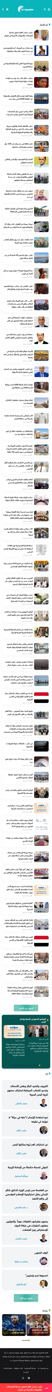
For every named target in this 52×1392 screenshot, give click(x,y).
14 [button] (14, 1065)
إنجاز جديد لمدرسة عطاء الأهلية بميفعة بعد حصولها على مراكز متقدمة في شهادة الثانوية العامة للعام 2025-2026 (18, 514)
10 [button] (22, 1065)
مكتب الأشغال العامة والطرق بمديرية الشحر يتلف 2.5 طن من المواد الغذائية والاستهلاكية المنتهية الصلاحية (19, 128)
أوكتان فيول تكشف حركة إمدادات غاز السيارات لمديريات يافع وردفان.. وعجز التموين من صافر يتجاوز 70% (19, 823)
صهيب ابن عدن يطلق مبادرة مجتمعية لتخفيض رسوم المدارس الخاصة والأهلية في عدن (18, 193)
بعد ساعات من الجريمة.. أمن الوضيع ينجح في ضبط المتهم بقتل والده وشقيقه (18, 49)
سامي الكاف (21, 1130)
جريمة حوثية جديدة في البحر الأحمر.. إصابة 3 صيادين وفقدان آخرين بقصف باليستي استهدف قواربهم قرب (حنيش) (18, 679)
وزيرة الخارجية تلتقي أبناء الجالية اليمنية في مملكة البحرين (18, 65)
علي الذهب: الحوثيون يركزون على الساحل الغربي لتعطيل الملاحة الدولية (18, 370)
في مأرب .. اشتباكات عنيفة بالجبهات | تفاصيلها (19, 745)
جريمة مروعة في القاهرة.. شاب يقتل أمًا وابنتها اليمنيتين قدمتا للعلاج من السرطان (18, 225)
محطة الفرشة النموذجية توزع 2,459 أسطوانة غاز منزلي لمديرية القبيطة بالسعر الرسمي (18, 548)
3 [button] (35, 1065)
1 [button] (39, 1065)
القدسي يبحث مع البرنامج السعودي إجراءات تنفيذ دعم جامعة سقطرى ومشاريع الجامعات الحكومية (38, 1046)
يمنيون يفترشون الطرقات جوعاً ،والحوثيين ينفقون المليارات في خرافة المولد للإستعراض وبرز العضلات (27, 1225)
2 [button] (37, 1065)
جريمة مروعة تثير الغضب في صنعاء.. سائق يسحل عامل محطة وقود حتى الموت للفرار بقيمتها (20, 855)
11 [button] (20, 1065)
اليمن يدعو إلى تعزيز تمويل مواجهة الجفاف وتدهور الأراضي (20, 776)
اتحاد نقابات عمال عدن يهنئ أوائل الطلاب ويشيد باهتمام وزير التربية (18, 241)
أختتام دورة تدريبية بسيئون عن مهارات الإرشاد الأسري (19, 839)
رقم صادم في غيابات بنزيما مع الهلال (15, 1331)
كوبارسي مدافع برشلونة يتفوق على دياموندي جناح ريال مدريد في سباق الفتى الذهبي (39, 1330)
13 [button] (16, 1065)
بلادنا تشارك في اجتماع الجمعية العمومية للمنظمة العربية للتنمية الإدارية (18, 631)
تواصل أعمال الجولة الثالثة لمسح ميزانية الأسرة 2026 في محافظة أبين (19, 386)
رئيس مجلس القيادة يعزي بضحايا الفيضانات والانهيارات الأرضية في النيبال (18, 34)
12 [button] (18, 1065)
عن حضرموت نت (43, 1368)
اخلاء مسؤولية (18, 1368)
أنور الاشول (21, 1283)
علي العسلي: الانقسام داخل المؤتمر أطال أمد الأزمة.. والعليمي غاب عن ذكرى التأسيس (18, 465)
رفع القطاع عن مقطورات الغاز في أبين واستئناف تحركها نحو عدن (19, 432)
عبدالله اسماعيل (21, 1175)
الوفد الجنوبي (41, 1252)
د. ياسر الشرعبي (21, 1206)
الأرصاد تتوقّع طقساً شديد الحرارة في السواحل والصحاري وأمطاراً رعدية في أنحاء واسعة (18, 354)
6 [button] (29, 1065)
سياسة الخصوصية (30, 1368)
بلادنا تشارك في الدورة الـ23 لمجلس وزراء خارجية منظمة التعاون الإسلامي (18, 564)
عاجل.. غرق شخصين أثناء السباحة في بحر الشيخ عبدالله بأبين (19, 256)
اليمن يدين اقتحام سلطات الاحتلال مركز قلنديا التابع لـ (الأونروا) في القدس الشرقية (19, 939)
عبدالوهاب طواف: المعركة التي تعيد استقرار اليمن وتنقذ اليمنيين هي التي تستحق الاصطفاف (20, 320)
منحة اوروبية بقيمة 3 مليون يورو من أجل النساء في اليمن (18, 272)
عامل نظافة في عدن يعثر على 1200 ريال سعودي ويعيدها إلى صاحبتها (18, 145)
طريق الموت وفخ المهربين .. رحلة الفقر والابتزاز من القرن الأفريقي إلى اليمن (19, 712)
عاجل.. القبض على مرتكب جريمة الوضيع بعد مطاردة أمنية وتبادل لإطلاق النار (18, 287)
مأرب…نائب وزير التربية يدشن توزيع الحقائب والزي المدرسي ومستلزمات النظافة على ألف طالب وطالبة (20, 303)
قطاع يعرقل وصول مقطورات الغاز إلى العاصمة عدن (19, 401)
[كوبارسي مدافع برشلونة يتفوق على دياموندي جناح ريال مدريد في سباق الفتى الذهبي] (38, 1325)
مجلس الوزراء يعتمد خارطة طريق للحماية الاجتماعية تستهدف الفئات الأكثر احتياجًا (19, 498)
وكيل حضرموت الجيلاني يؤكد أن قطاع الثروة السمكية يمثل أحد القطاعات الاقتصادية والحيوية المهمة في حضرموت (18, 728)
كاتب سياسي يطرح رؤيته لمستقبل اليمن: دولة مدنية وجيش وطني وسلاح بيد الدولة (18, 531)
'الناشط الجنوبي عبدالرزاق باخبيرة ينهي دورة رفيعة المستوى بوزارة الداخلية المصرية (19, 906)
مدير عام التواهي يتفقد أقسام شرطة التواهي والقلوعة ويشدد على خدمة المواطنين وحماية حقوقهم (20, 176)
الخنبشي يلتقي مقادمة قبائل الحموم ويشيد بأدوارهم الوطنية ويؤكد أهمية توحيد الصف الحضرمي (20, 646)
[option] (37, 1039)
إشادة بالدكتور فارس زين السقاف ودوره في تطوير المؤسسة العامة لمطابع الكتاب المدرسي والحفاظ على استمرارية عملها (18, 922)
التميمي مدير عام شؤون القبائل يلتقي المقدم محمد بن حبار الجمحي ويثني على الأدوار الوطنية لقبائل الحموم (19, 580)
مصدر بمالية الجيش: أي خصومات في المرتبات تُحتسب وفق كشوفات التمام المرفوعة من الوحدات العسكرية (19, 597)
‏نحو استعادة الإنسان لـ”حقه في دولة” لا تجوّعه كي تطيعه (28, 1119)
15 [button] (12, 1065)
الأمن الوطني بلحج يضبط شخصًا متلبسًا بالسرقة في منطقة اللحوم (19, 417)
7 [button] (27, 1065)
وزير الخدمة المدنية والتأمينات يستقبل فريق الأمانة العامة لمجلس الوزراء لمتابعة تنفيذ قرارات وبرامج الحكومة (18, 956)
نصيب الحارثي (21, 1103)
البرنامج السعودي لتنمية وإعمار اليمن (33, 1020)
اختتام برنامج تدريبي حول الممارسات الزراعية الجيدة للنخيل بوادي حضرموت (19, 113)
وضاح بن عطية (21, 1261)
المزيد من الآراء (26, 1298)
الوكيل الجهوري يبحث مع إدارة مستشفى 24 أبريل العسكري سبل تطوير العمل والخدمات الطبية (18, 614)
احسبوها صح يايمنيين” (36, 1275)
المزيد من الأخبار (26, 1008)
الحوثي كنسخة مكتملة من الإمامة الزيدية (28, 1167)
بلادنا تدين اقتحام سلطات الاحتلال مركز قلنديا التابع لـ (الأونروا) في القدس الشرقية (19, 696)
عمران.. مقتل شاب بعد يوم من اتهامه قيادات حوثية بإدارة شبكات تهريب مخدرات (19, 81)
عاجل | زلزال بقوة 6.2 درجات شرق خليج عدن (19, 760)
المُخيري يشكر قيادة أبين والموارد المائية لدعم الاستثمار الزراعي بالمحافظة (19, 210)
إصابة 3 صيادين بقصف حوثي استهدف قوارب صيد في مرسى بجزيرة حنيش (19, 663)
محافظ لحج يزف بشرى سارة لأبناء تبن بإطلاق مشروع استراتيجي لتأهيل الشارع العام (19, 337)
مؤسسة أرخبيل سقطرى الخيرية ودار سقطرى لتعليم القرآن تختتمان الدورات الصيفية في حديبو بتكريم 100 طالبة (19, 448)
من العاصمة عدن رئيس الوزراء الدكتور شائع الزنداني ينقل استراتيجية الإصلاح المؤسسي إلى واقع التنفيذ (26, 1194)
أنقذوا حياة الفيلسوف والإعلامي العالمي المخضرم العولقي (19, 160)
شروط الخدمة (8, 1368)
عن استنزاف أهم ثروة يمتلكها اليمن (30, 1144)
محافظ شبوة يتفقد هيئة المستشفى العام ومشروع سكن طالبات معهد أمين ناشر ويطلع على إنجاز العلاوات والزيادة (15, 1049)
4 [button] (33, 1065)
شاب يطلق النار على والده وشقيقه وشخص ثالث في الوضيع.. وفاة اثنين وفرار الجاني (19, 973)
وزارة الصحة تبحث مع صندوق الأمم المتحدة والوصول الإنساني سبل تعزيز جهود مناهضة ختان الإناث (20, 889)
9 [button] (24, 1065)
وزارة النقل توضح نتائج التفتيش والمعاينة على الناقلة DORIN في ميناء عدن (18, 97)
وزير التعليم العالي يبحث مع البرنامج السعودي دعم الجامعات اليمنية (20, 807)
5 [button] (31, 1065)
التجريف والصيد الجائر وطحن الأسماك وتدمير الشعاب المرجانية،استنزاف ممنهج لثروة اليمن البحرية (27, 1089)
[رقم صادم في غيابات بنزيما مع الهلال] (14, 1325)
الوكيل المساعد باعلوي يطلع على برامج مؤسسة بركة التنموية (19, 791)
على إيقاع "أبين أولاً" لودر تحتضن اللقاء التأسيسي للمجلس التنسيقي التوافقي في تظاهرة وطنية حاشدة (18, 872)
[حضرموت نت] (26, 9)
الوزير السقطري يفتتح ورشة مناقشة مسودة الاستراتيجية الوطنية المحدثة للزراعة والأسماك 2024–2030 (20, 990)
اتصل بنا (26, 1371)
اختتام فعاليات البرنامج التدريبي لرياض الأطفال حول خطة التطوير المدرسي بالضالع (19, 482)
